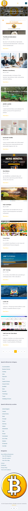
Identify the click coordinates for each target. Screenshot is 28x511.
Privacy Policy (4, 467)
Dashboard (3, 465)
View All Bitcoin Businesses (7, 454)
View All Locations (6, 458)
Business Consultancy (9, 70)
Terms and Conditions (6, 469)
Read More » (6, 48)
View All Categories (6, 456)
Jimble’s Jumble (7, 104)
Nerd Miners (6, 171)
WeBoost (14, 505)
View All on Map (6, 460)
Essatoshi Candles (8, 137)
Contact (2, 463)
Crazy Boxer (6, 238)
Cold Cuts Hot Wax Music (10, 333)
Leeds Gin (5, 301)
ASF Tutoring (6, 270)
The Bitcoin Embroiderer (9, 37)
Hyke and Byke (7, 204)
